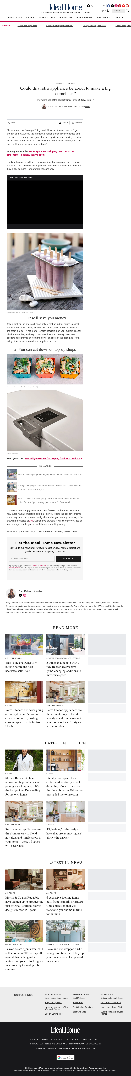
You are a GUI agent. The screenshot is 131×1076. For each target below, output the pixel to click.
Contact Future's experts (54, 1039)
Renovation (65, 18)
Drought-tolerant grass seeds (94, 26)
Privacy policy (76, 1044)
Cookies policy (93, 1044)
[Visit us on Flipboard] (123, 5)
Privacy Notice (14, 568)
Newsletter (78, 123)
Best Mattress (79, 998)
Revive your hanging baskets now (59, 26)
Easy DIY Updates (53, 1003)
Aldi (31, 520)
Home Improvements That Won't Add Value (56, 1008)
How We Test (36, 1044)
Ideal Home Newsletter (111, 1003)
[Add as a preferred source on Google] (65, 1057)
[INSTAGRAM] (25, 595)
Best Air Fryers (79, 1012)
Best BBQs (78, 1003)
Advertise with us (92, 1039)
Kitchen (71, 83)
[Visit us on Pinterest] (119, 5)
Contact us (75, 1039)
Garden (30, 18)
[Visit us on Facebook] (108, 5)
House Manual (85, 18)
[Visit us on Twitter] (112, 5)
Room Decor (15, 18)
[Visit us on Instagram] (116, 5)
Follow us (65, 123)
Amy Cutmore (55, 107)
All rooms (59, 83)
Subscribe (117, 11)
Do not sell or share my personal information (71, 1048)
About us (34, 1039)
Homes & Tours (47, 18)
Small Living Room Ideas (56, 998)
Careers (40, 1048)
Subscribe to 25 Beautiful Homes (112, 1013)
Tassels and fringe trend (27, 26)
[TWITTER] (21, 595)
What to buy (104, 18)
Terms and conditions (56, 1044)
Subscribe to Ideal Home (112, 998)
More (118, 18)
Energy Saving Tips (54, 1014)
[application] (45, 202)
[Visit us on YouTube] (127, 5)
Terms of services (40, 566)
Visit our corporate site (97, 1068)
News (87, 107)
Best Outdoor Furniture (83, 1007)
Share (13, 123)
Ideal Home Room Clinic (112, 1007)
